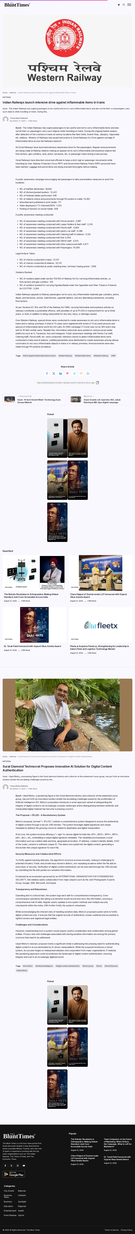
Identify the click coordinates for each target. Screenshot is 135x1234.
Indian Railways (66, 356)
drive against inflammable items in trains (40, 356)
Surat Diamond (111, 966)
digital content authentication (68, 966)
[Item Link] (57, 438)
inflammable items (83, 356)
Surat (100, 966)
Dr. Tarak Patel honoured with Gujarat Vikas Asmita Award (77, 497)
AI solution (28, 966)
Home (5, 93)
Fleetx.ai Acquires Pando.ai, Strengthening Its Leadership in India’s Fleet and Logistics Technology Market (99, 647)
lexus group (88, 966)
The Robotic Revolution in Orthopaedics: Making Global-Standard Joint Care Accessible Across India (56, 454)
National (13, 93)
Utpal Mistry (22, 970)
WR (114, 356)
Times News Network (19, 118)
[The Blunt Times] (17, 4)
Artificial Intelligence (45, 966)
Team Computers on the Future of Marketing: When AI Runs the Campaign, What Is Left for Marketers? (78, 454)
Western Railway (101, 356)
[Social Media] (5, 1165)
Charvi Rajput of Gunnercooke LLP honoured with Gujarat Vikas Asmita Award (56, 497)
